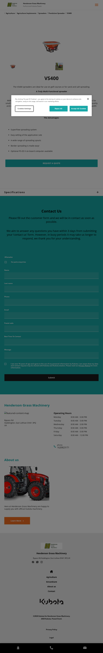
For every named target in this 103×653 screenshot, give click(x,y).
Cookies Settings (24, 108)
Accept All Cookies (78, 108)
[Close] (88, 99)
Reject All (58, 108)
